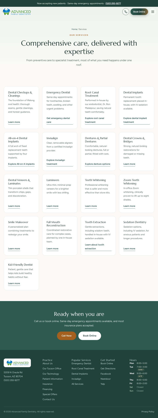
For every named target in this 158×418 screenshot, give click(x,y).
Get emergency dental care (58, 120)
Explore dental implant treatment (135, 120)
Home (74, 29)
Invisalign (76, 378)
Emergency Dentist (81, 363)
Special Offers (50, 394)
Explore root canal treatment (94, 120)
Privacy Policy (147, 411)
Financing (47, 389)
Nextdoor (106, 378)
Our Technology (51, 373)
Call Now (67, 335)
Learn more (14, 122)
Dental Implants (80, 373)
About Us (47, 363)
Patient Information (53, 378)
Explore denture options (97, 164)
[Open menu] (152, 11)
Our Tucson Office (52, 368)
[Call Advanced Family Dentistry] (125, 11)
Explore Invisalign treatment (56, 162)
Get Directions (108, 368)
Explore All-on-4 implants (21, 164)
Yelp (103, 384)
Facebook (106, 373)
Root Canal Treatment (83, 368)
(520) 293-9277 (113, 3)
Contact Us (49, 399)
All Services (77, 384)
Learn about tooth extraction (94, 246)
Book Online (89, 335)
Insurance (47, 384)
